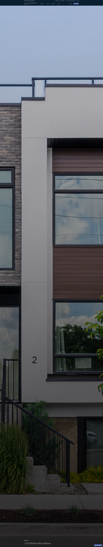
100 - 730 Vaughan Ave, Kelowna (71, 0)
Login (78, 0)
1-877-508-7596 (62, 0)
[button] (98, 545)
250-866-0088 (57, 0)
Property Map (76, 3)
